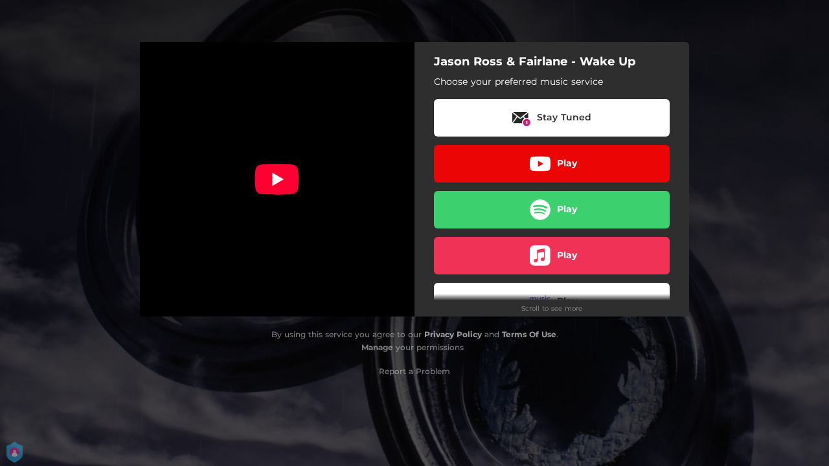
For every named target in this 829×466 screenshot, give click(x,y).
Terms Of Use (529, 334)
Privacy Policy (453, 334)
